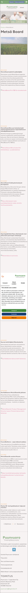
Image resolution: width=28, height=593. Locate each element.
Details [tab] (23, 283)
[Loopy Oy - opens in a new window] (2, 276)
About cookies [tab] (14, 283)
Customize (14, 314)
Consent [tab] (5, 283)
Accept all (14, 310)
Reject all (14, 317)
